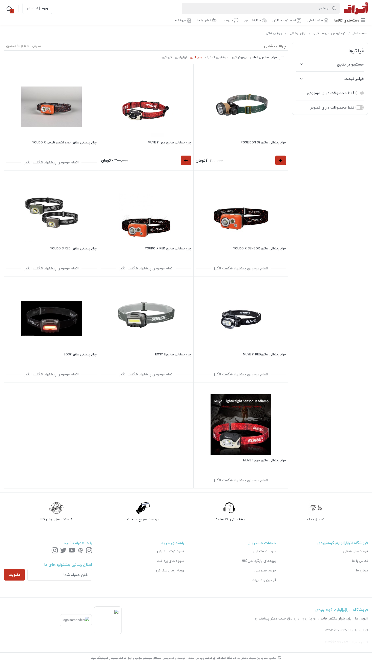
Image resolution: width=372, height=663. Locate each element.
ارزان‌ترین (181, 57)
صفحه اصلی (359, 33)
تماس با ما (360, 561)
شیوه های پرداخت (170, 561)
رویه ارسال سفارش (170, 570)
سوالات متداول (264, 551)
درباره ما (362, 570)
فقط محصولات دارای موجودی (330, 93)
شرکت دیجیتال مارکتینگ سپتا (109, 657)
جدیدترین (196, 57)
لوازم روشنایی (297, 33)
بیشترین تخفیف (216, 57)
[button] (349, 20)
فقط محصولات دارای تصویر (332, 107)
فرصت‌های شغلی (355, 551)
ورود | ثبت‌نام (37, 8)
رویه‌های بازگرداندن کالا (259, 561)
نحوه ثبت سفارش (170, 551)
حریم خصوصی (265, 570)
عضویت (14, 574)
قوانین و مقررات (264, 580)
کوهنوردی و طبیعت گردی (329, 33)
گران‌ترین (166, 57)
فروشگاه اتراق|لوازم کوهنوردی (218, 657)
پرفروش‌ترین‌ (238, 57)
